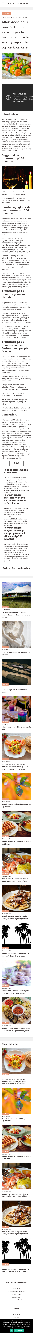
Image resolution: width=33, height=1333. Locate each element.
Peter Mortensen (23, 17)
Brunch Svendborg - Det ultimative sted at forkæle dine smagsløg (15, 954)
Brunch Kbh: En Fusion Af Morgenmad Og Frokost (16, 805)
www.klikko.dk (18, 1300)
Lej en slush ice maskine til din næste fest (16, 728)
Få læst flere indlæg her (16, 568)
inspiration (5, 607)
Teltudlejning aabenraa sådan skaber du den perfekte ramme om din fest (16, 615)
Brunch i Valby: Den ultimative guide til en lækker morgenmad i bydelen (16, 1029)
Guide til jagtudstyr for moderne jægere (14, 691)
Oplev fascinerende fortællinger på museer (16, 653)
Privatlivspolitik (19, 1330)
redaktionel (6, 13)
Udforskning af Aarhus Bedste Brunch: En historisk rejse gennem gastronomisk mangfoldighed (15, 766)
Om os (16, 1317)
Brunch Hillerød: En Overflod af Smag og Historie (16, 842)
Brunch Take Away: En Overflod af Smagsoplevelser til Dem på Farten (15, 880)
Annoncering (16, 1314)
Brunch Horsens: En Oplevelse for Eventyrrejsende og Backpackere (15, 917)
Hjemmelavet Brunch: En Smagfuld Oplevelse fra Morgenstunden (15, 992)
